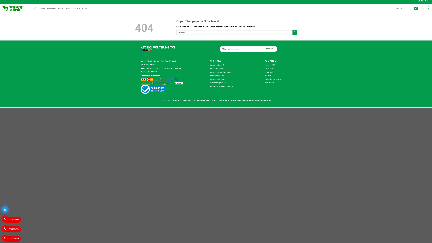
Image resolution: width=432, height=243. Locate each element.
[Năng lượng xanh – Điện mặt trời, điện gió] (13, 8)
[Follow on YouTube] (151, 50)
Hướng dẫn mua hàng (217, 76)
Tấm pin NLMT (269, 68)
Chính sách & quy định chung (220, 72)
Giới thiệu (41, 8)
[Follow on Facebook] (142, 50)
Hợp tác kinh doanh (66, 8)
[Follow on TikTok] (144, 50)
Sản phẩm (51, 8)
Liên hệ (78, 8)
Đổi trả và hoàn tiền (217, 69)
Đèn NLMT (268, 75)
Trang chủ (32, 8)
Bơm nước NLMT (270, 65)
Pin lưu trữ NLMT (270, 82)
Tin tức (85, 8)
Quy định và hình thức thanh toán (222, 86)
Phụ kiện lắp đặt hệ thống (273, 79)
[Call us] (149, 50)
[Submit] (416, 8)
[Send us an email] (146, 50)
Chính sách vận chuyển (218, 83)
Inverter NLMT (269, 72)
